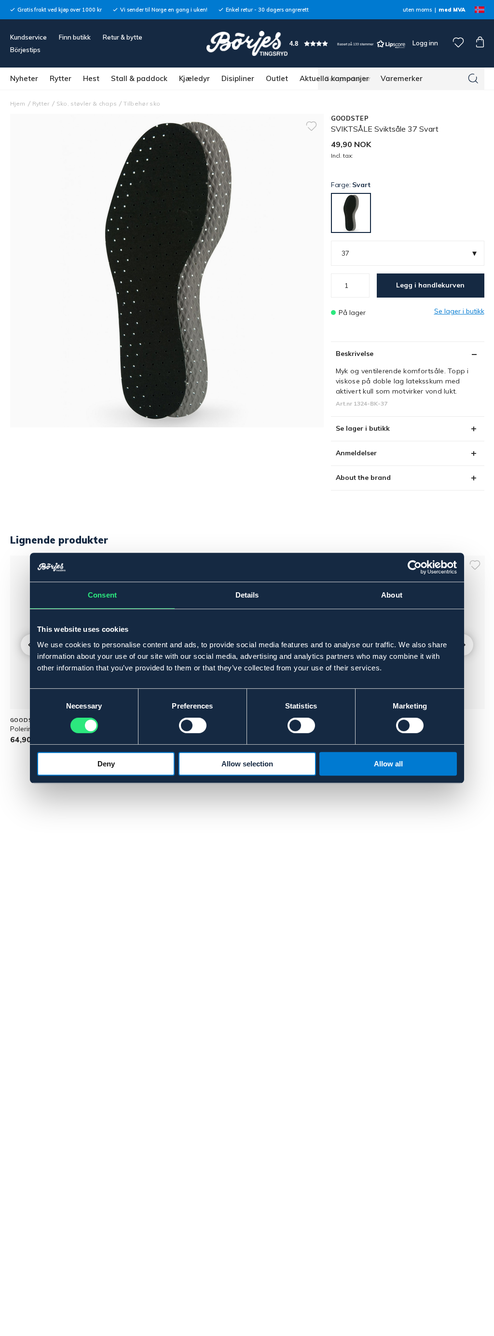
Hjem (18, 103)
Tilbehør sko (142, 103)
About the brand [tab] (363, 477)
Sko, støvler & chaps (86, 103)
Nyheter (24, 78)
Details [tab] (247, 595)
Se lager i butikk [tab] (363, 428)
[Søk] (473, 79)
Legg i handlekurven (430, 285)
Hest (91, 78)
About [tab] (391, 595)
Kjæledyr (194, 78)
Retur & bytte (122, 37)
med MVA (452, 9)
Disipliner (237, 78)
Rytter (60, 78)
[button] (347, 43)
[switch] (192, 725)
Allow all (388, 764)
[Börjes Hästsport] (247, 43)
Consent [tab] (102, 595)
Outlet (277, 78)
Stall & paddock (139, 78)
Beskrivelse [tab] (354, 353)
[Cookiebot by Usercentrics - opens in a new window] (414, 567)
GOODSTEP (350, 118)
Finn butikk (75, 37)
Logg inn (424, 43)
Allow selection (247, 764)
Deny (106, 764)
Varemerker (402, 78)
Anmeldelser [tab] (356, 453)
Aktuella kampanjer (334, 78)
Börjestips (25, 50)
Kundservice (28, 37)
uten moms (417, 9)
